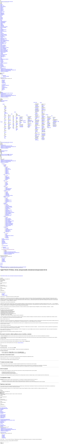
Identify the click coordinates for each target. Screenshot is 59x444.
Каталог (5, 165)
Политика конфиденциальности (5, 419)
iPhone (6, 167)
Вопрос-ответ (2, 422)
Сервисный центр (3, 414)
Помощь (1, 423)
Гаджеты (7, 228)
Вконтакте (3, 258)
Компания (1, 409)
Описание (3, 293)
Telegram (3, 80)
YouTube (3, 81)
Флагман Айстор (2, 415)
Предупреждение (2, 412)
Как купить (2, 421)
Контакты (1, 411)
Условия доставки (3, 420)
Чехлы (6, 217)
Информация (2, 417)
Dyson (6, 198)
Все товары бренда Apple (4, 408)
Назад (5, 164)
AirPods (7, 192)
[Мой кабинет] (0, 149)
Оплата (3, 294)
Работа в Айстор (2, 416)
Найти (1, 443)
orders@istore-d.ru (3, 77)
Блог (1, 410)
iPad (6, 182)
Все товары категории (3, 407)
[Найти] (1, 3)
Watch (6, 187)
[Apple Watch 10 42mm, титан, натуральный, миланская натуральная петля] (11, 275)
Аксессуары (7, 205)
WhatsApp (3, 82)
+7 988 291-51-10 (3, 68)
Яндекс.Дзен (4, 261)
